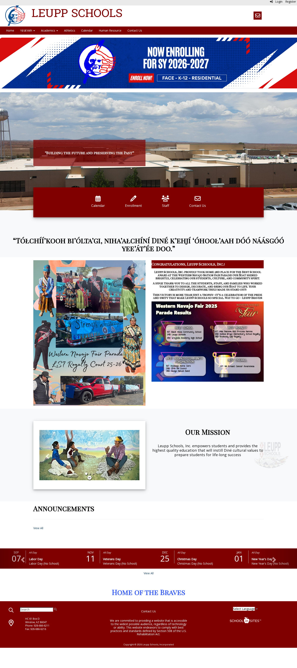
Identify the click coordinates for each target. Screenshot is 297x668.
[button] (46, 455)
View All (38, 528)
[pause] (89, 477)
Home (10, 30)
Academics (48, 30)
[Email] (258, 16)
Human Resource (110, 30)
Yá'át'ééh (26, 30)
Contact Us (134, 30)
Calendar (87, 30)
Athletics (69, 30)
